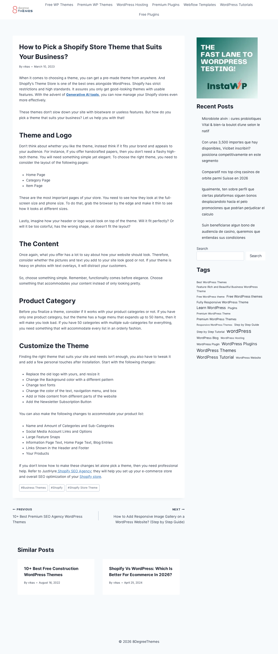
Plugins (232, 308)
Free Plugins (149, 14)
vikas (26, 66)
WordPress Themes (216, 350)
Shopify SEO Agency (74, 471)
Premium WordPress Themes (216, 319)
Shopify (57, 487)
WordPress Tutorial (215, 357)
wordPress (239, 331)
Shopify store (90, 477)
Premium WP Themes (95, 5)
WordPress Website (248, 357)
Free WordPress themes (244, 296)
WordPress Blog (208, 338)
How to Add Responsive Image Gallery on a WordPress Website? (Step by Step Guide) (149, 516)
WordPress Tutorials (236, 5)
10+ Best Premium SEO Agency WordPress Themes (47, 516)
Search (202, 249)
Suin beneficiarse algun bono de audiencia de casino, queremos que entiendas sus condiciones (231, 231)
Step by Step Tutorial (210, 331)
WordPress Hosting (132, 5)
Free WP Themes (59, 5)
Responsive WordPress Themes (214, 324)
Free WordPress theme (210, 296)
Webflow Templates (200, 5)
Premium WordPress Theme (213, 313)
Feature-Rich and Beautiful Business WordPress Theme (227, 289)
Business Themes (33, 487)
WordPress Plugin (208, 344)
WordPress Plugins (239, 343)
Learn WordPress (211, 308)
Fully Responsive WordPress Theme (222, 302)
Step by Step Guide (246, 324)
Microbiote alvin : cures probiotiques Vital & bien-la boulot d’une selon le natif (231, 125)
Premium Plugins (165, 5)
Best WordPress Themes (212, 282)
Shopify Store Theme (82, 487)
